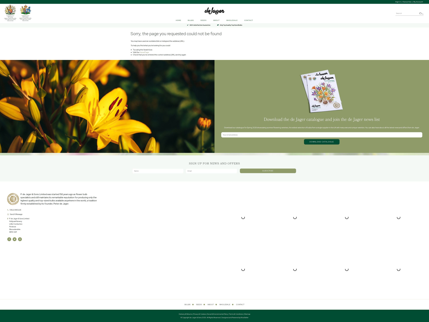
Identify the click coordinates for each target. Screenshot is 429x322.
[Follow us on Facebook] (9, 239)
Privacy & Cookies (199, 314)
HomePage (144, 52)
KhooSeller (244, 318)
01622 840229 (15, 210)
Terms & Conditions (236, 314)
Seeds (204, 20)
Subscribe (267, 171)
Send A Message (16, 214)
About (216, 20)
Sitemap (247, 314)
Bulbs (191, 20)
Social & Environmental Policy (217, 314)
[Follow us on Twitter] (15, 239)
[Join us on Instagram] (20, 239)
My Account (418, 2)
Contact (248, 20)
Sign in (398, 2)
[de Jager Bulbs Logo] (214, 11)
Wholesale (232, 20)
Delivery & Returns (185, 314)
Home (178, 20)
